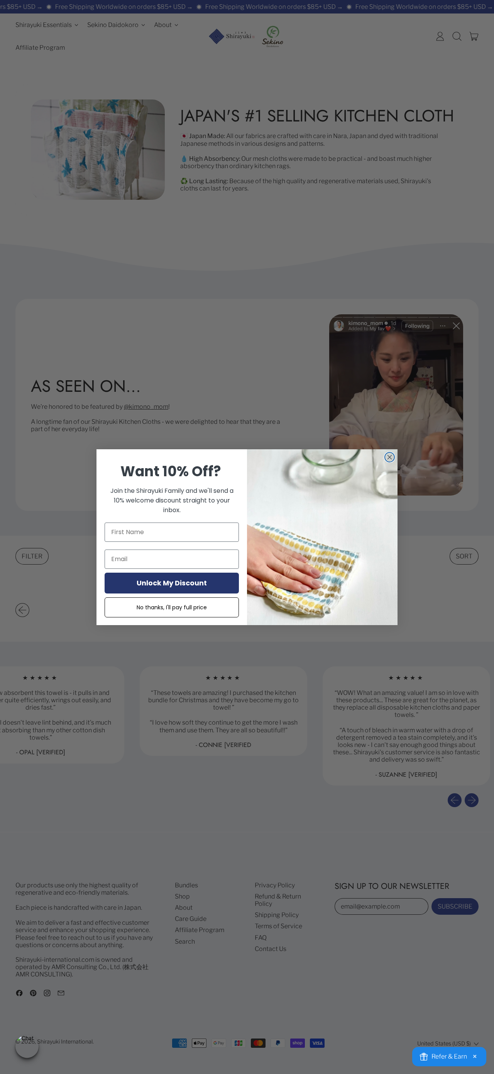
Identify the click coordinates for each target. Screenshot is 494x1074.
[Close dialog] (389, 457)
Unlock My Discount (172, 583)
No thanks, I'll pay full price (172, 607)
